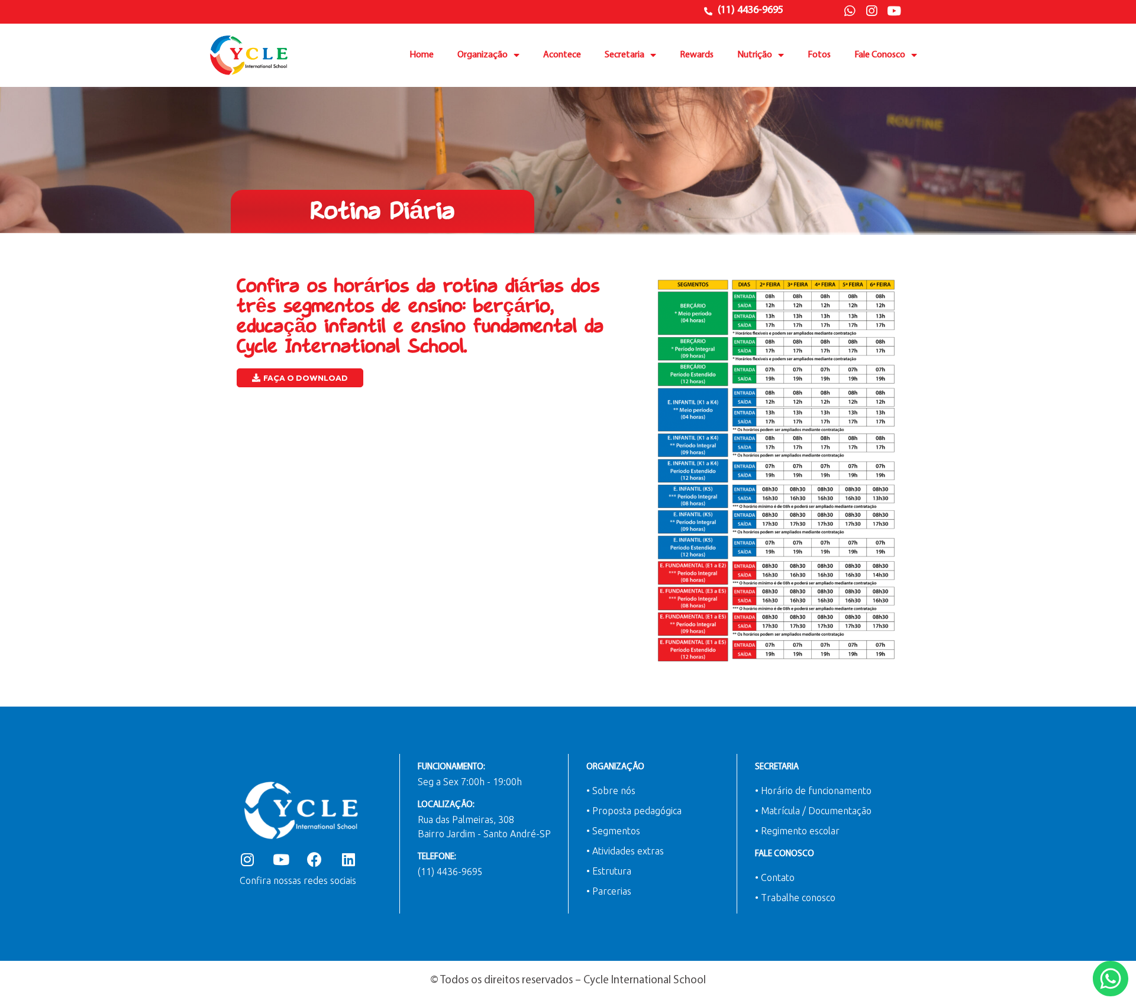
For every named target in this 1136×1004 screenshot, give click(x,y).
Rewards (697, 55)
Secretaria (624, 55)
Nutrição (754, 55)
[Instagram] (871, 11)
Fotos (819, 55)
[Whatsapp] (849, 11)
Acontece (562, 55)
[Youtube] (894, 11)
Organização (482, 55)
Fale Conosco (879, 55)
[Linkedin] (348, 859)
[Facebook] (314, 859)
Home (421, 55)
